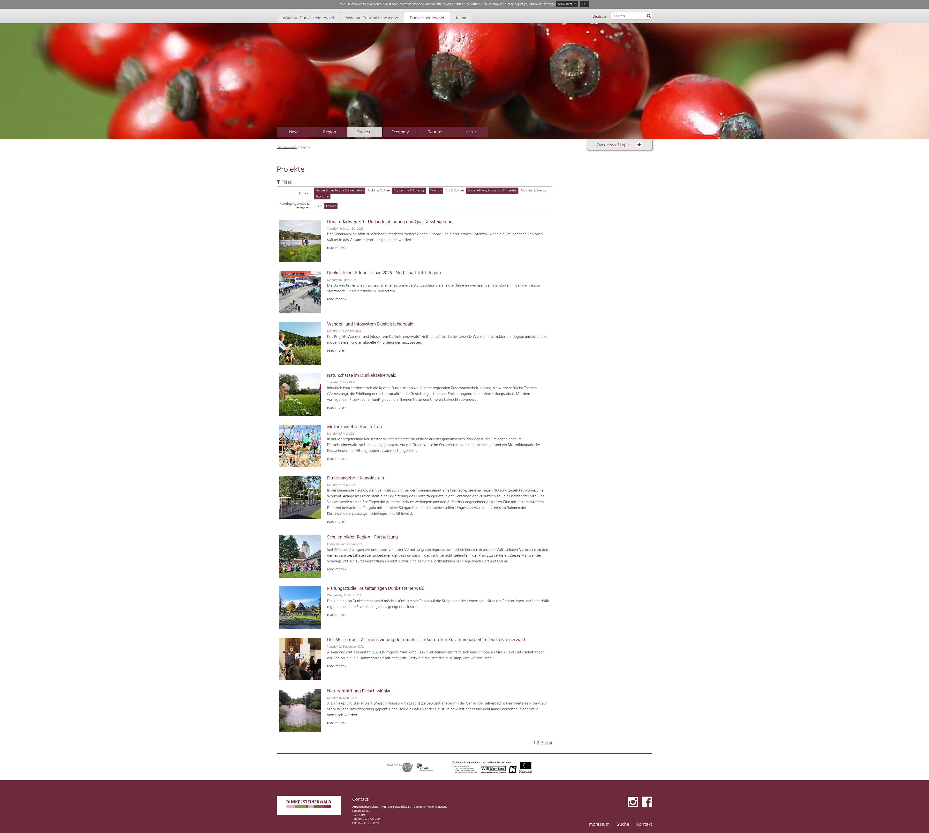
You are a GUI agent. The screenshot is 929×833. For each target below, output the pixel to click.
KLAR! (318, 206)
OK (584, 4)
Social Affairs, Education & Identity (492, 190)
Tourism (435, 132)
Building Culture (379, 190)
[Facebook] (647, 802)
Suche (623, 824)
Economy (400, 132)
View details (567, 4)
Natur (470, 132)
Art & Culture (455, 190)
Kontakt (644, 824)
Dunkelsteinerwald (287, 147)
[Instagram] (633, 802)
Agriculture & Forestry (409, 190)
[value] (649, 16)
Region (329, 132)
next (548, 743)
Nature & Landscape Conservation (339, 190)
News (294, 132)
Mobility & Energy (533, 190)
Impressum (599, 824)
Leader (331, 206)
